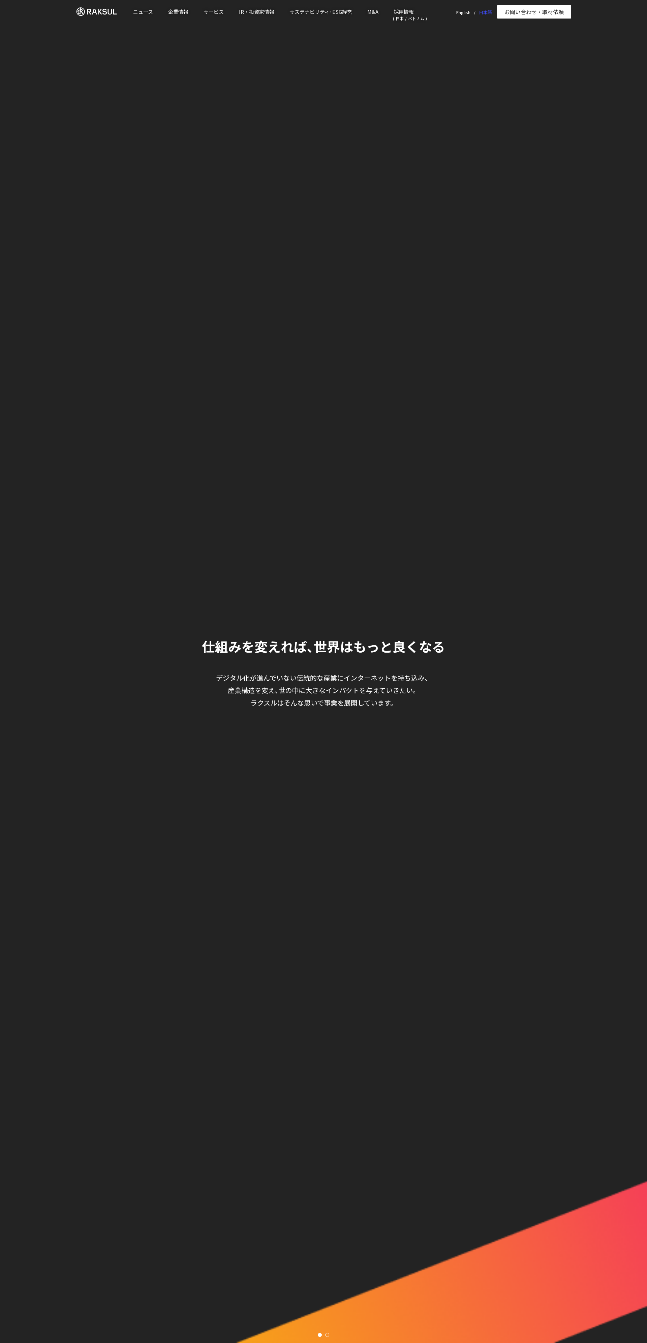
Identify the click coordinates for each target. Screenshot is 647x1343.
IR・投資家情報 (256, 11)
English (463, 12)
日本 (400, 18)
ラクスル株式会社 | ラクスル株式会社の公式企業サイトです (99, 11)
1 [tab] (320, 1335)
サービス (214, 11)
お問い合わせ (534, 12)
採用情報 (404, 11)
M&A (372, 11)
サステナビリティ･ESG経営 (320, 11)
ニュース (143, 11)
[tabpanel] (323, 671)
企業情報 (178, 11)
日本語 (485, 12)
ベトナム (416, 18)
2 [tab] (327, 1335)
